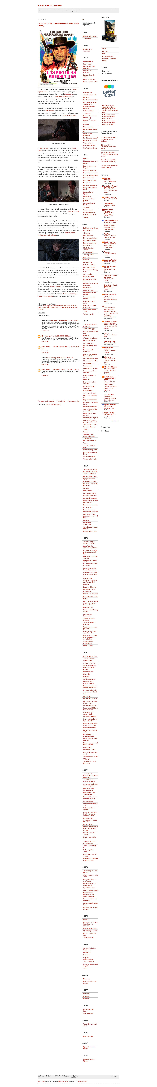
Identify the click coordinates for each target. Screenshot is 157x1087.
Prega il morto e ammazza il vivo (88, 735)
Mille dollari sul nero (89, 180)
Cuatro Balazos (88, 61)
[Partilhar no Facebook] (43, 313)
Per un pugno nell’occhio (87, 134)
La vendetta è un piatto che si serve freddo (90, 724)
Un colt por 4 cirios (89, 750)
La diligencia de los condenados (89, 590)
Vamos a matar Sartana (90, 756)
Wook (104, 49)
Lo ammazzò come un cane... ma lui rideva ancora (90, 828)
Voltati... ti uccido (88, 314)
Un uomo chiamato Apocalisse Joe (89, 632)
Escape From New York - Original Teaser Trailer (110, 190)
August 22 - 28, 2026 (110, 199)
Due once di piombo (89, 170)
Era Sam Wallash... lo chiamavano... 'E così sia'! (90, 692)
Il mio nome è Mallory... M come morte (90, 709)
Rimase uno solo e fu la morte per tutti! (90, 744)
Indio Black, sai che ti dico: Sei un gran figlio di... (90, 574)
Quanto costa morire (90, 406)
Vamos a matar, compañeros (88, 642)
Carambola (86, 920)
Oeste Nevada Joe (89, 79)
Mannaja (86, 999)
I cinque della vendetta (90, 175)
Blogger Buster (82, 1081)
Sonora (85, 432)
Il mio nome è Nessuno (90, 890)
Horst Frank (44, 148)
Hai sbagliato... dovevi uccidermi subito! (90, 798)
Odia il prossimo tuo (89, 393)
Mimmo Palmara (73, 211)
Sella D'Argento (88, 1013)
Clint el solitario (88, 235)
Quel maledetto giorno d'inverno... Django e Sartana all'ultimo (90, 603)
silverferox (107, 357)
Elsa (43, 336)
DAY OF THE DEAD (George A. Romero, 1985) (110, 360)
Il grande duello (88, 801)
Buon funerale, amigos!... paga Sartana (90, 547)
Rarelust (106, 252)
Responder (45, 331)
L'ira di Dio (86, 379)
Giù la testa (87, 696)
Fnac (103, 54)
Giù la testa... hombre (90, 699)
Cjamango (86, 233)
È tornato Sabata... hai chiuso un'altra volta (90, 687)
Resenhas (48, 9)
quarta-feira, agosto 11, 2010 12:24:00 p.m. (60, 358)
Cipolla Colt (87, 952)
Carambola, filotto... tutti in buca (89, 949)
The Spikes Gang (88, 937)
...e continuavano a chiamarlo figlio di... (89, 780)
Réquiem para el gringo (90, 418)
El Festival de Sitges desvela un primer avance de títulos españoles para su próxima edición (110, 225)
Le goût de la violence (90, 36)
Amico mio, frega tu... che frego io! (90, 880)
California (86, 994)
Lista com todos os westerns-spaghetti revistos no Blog (108, 116)
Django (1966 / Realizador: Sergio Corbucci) (109, 166)
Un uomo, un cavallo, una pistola (89, 306)
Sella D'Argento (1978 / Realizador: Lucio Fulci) (108, 161)
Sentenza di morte (89, 427)
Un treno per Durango (69, 294)
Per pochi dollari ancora (90, 185)
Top (114, 1076)
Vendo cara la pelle (89, 456)
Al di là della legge (89, 329)
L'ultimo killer (87, 262)
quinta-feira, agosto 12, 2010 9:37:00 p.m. (66, 369)
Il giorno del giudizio (89, 705)
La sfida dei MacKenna (90, 594)
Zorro (85, 968)
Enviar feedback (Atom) (53, 404)
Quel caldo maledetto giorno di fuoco (90, 410)
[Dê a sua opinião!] (40, 313)
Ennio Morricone (60, 306)
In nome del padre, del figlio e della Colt (90, 720)
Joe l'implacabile (88, 255)
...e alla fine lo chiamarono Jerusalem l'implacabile (90, 775)
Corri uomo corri (88, 343)
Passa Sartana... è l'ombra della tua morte (90, 511)
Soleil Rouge (87, 747)
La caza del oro (88, 824)
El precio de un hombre (90, 173)
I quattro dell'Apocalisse (88, 958)
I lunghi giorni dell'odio (90, 358)
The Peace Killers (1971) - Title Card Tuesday (109, 370)
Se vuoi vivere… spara (90, 424)
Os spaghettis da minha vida (74, 10)
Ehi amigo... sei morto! (90, 563)
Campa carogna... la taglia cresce (89, 884)
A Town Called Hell (89, 663)
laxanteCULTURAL (110, 341)
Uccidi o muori (88, 210)
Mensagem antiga (73, 401)
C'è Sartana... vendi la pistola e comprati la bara (90, 552)
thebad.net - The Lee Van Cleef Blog (110, 186)
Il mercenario (87, 366)
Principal (116, 9)
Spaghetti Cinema (110, 197)
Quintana (86, 520)
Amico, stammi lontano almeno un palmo (90, 785)
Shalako (85, 429)
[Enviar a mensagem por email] (38, 313)
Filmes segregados (110, 294)
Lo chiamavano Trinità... (90, 596)
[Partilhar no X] (41, 313)
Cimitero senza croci (90, 476)
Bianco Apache (88, 1036)
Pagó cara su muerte (90, 400)
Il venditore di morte (89, 716)
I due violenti (87, 64)
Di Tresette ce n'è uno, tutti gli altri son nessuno (90, 924)
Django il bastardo (89, 479)
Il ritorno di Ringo (88, 111)
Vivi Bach (41, 309)
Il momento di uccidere (90, 368)
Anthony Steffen (55, 287)
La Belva (86, 584)
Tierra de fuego (88, 143)
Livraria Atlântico (107, 56)
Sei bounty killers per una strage (90, 900)
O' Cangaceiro (87, 507)
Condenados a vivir (89, 679)
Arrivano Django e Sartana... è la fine (89, 542)
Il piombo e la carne (69, 115)
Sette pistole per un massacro (89, 293)
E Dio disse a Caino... (89, 481)
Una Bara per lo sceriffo (45, 296)
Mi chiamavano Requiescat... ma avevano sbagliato (89, 894)
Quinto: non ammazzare (87, 523)
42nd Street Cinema (110, 367)
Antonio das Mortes (89, 474)
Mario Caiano (68, 94)
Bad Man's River (88, 671)
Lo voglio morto (88, 390)
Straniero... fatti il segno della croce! (89, 435)
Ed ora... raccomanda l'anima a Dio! (90, 355)
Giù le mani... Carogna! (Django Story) (90, 702)
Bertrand (105, 51)
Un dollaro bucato (89, 145)
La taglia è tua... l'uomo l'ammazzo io (90, 501)
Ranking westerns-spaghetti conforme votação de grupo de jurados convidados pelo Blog (110, 108)
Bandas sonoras (59, 9)
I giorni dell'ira (87, 245)
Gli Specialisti (87, 490)
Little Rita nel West (89, 265)
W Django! (86, 759)
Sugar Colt (86, 207)
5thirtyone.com (63, 1081)
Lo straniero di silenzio (90, 505)
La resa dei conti (88, 178)
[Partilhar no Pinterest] (44, 313)
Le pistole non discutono (63, 96)
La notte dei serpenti (90, 498)
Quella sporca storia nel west (47, 235)
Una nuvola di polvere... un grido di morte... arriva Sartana (90, 637)
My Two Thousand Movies (110, 266)
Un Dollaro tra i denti (89, 215)
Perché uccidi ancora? (90, 138)
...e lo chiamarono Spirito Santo (89, 659)
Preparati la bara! (70, 233)
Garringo (86, 488)
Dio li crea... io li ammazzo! (88, 351)
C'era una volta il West (90, 338)
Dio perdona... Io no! (89, 240)
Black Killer (86, 674)
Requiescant (87, 287)
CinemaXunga (108, 203)
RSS (81, 9)
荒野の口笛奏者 (109, 413)
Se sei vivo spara (88, 290)
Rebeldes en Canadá (90, 140)
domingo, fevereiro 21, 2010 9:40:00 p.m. (58, 336)
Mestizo (86, 124)
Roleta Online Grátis (110, 343)
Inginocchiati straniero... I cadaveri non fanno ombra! (90, 580)
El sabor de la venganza (87, 50)
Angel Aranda (50, 306)
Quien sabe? (87, 196)
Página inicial (61, 401)
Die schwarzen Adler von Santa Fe (90, 103)
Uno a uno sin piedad (90, 450)
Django (85, 158)
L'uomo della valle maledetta (89, 67)
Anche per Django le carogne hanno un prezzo (89, 667)
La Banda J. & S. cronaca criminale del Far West (90, 820)
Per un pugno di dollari (90, 82)
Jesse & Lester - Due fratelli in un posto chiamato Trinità (90, 814)
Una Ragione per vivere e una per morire (90, 859)
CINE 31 (106, 333)
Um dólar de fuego (89, 212)
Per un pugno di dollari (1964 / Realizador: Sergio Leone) (109, 154)
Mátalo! (85, 599)
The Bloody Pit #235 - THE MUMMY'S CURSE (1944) (110, 245)
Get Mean (86, 955)
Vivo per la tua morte (90, 459)
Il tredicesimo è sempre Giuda (88, 713)
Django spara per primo (90, 161)
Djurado (85, 163)
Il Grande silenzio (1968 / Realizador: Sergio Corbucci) (109, 139)
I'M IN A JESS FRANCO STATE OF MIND (110, 378)
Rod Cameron (49, 110)
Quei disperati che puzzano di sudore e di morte (90, 516)
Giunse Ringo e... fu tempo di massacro (89, 569)
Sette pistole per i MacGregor (89, 204)
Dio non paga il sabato (90, 238)
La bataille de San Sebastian (88, 387)
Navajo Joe (87, 183)
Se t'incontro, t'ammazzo (87, 615)
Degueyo (86, 97)
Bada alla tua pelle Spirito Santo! (89, 793)
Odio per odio (87, 274)
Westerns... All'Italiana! (107, 179)
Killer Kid (86, 260)
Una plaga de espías (110, 321)
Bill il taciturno (87, 230)
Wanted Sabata (88, 646)
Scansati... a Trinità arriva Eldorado (89, 842)
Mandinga (86, 979)
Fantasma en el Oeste (90, 928)
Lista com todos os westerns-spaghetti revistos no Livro (108, 122)
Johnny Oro (87, 113)
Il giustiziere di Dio (89, 888)
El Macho (86, 996)
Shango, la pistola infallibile (89, 619)
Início (41, 9)
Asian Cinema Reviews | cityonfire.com (108, 211)
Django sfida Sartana (90, 561)
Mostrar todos (115, 421)
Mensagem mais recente (46, 401)
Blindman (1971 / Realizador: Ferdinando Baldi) (108, 146)
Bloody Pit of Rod (109, 242)
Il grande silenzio (88, 363)
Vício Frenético (109, 395)
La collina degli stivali (90, 495)
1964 (44, 306)
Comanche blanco (89, 340)
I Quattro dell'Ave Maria (90, 361)
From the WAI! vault (110, 181)
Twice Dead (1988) (110, 262)
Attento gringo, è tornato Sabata (88, 789)
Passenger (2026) (109, 205)
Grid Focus (41, 1081)
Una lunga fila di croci (90, 531)
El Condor (86, 566)
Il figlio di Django (88, 252)
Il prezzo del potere (89, 493)
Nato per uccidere (89, 267)
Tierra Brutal (87, 39)
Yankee (85, 217)
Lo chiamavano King (89, 727)
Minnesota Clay (88, 127)
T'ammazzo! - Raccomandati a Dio (89, 439)
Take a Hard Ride (88, 962)
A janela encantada (110, 404)
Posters (66, 9)
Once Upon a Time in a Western (110, 276)
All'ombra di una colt (89, 95)
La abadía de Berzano (111, 220)
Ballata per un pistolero (90, 228)
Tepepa (85, 443)
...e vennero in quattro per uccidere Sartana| (90, 470)
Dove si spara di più (89, 243)
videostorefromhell (110, 260)
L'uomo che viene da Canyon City (90, 117)
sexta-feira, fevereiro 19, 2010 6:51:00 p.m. (65, 320)
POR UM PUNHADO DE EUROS (50, 6)
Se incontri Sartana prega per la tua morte (90, 421)
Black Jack (86, 335)
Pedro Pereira (46, 346)
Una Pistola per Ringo (90, 148)
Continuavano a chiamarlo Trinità (88, 682)
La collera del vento (89, 587)
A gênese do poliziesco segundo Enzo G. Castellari (110, 398)
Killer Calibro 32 (88, 257)
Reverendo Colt (88, 607)
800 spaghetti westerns (108, 348)
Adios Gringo (87, 92)
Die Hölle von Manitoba (90, 100)
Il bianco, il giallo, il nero (90, 931)
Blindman (86, 676)
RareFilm (107, 234)
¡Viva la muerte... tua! (90, 656)
